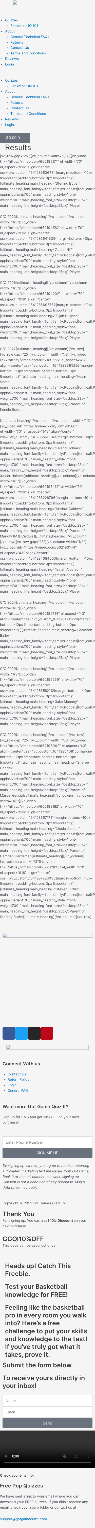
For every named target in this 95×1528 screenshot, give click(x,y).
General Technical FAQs (29, 37)
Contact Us (19, 48)
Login (9, 64)
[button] (47, 75)
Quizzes (11, 20)
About (10, 31)
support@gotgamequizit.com (23, 1519)
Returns (16, 42)
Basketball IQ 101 (24, 26)
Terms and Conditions (28, 53)
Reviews (12, 59)
